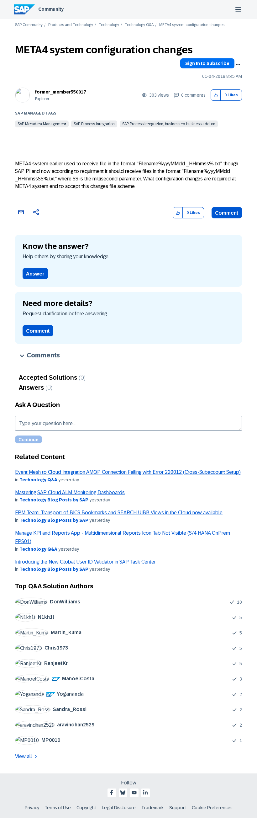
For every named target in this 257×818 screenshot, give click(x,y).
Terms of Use (58, 807)
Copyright (86, 807)
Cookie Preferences (212, 807)
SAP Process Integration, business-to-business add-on (168, 124)
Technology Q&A (139, 25)
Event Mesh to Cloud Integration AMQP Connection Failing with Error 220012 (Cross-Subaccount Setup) (128, 472)
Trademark (152, 807)
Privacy (32, 807)
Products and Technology (70, 25)
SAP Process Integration (94, 124)
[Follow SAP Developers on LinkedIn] (145, 792)
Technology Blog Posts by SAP (53, 499)
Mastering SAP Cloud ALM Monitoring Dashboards (70, 492)
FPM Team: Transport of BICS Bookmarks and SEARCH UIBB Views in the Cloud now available (119, 512)
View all (23, 756)
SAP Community (29, 25)
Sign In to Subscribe (207, 63)
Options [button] (237, 64)
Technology (109, 25)
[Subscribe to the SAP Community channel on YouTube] (134, 792)
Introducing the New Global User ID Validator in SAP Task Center (85, 561)
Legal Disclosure (119, 807)
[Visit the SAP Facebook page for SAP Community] (111, 792)
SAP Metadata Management (42, 124)
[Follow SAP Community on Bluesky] (122, 792)
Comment (227, 213)
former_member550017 (60, 91)
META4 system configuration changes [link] (191, 25)
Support (177, 807)
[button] (216, 95)
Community (51, 9)
